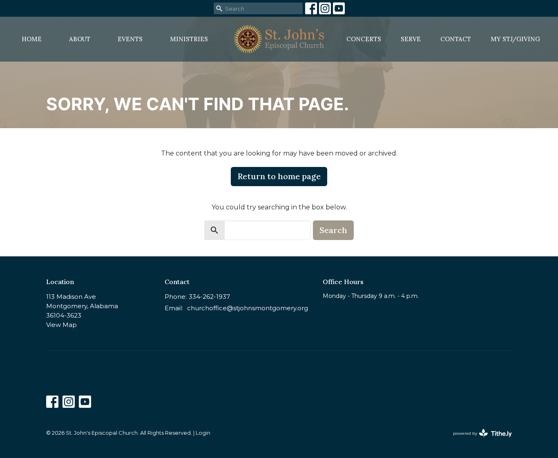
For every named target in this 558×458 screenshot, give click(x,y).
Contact (455, 39)
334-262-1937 (209, 296)
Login (203, 433)
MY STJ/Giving (515, 39)
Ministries (189, 39)
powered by (478, 440)
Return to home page (279, 176)
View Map (61, 325)
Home (32, 39)
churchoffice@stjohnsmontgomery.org (247, 308)
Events (130, 39)
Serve (411, 39)
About (79, 39)
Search (333, 230)
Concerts (363, 39)
